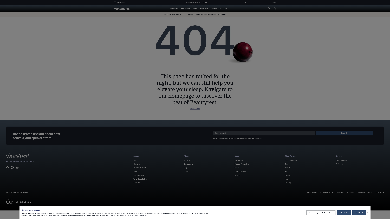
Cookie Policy (134, 215)
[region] (195, 212)
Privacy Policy (143, 215)
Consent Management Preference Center (321, 213)
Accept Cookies (359, 213)
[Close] (367, 212)
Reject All (344, 213)
